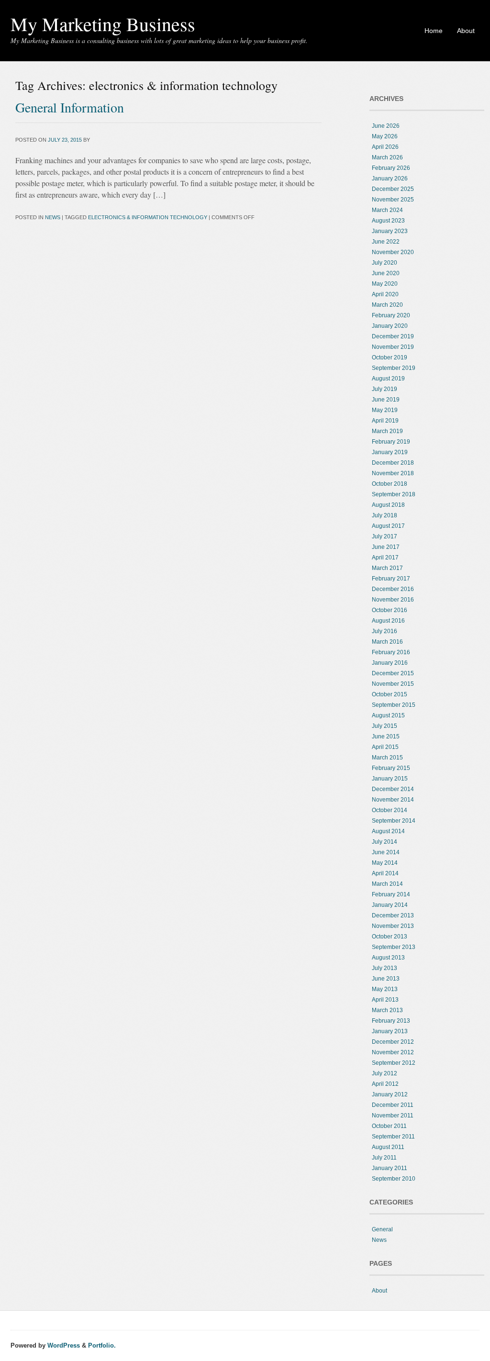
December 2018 (393, 462)
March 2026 (387, 157)
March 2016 (387, 641)
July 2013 (384, 968)
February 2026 (391, 168)
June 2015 (386, 736)
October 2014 (389, 810)
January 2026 (390, 178)
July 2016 (384, 631)
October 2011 (389, 1126)
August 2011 (388, 1147)
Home (433, 30)
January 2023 (390, 231)
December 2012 (393, 1041)
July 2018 (384, 515)
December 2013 (393, 915)
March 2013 (387, 1010)
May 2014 (385, 862)
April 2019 (385, 420)
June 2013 (386, 978)
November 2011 (392, 1115)
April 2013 (385, 999)
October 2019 (389, 357)
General (382, 1229)
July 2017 (384, 536)
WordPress (63, 1345)
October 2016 (389, 610)
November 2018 (393, 473)
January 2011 (389, 1168)
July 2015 (384, 726)
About (466, 30)
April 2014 (385, 873)
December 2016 (393, 589)
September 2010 (393, 1178)
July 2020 (384, 262)
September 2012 (393, 1063)
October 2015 (389, 694)
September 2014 (393, 820)
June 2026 (386, 126)
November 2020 (393, 252)
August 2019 (388, 378)
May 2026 (385, 136)
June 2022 (386, 241)
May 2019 (385, 410)
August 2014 (388, 831)
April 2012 (385, 1084)
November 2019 (393, 347)
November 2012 (393, 1052)
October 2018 (389, 483)
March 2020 (387, 304)
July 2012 (384, 1073)
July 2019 (384, 389)
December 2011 (392, 1105)
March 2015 (387, 757)
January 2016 (390, 662)
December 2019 (393, 336)
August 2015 (388, 715)
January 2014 (390, 905)
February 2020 (391, 315)
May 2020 (385, 283)
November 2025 (393, 199)
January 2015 (390, 778)
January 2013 (390, 1031)
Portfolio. (102, 1345)
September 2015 (393, 705)
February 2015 (391, 768)
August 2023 (388, 220)
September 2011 (393, 1136)
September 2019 (393, 368)
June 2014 (386, 852)
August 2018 (388, 505)
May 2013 (385, 989)
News (52, 217)
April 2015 (385, 747)
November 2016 (393, 599)
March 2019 (387, 431)
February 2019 (391, 441)
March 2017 (387, 568)
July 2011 (384, 1157)
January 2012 (390, 1094)
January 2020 (390, 326)
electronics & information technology (147, 217)
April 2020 (385, 294)
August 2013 (388, 957)
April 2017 (385, 557)
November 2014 (393, 799)
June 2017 (386, 547)
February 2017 (391, 578)
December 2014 (393, 789)
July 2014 (384, 841)
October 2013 (389, 936)
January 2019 (390, 452)
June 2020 (386, 273)
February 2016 (391, 652)
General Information (69, 107)
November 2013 (393, 926)
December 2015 (393, 673)
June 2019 (386, 399)
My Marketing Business (103, 23)
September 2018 (393, 494)
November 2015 (393, 683)
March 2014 (387, 884)
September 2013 (393, 947)
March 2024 (387, 210)
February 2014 (391, 894)
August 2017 (388, 526)
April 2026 (385, 147)
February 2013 (391, 1020)
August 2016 (388, 620)
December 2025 (393, 189)
